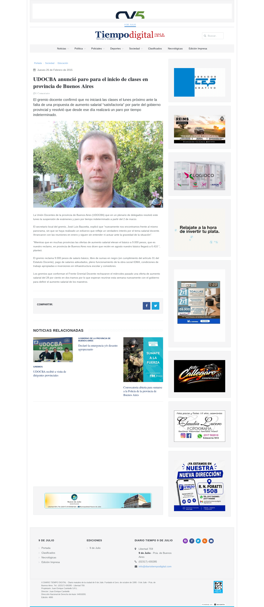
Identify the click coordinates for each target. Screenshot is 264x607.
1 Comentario (43, 93)
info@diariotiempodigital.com (155, 566)
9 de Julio (130, 25)
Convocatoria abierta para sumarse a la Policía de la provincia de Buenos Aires (142, 391)
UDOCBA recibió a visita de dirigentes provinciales (49, 373)
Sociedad (49, 63)
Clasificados (48, 552)
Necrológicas (48, 557)
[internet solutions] (213, 604)
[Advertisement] (98, 447)
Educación (63, 63)
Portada (38, 63)
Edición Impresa (50, 562)
